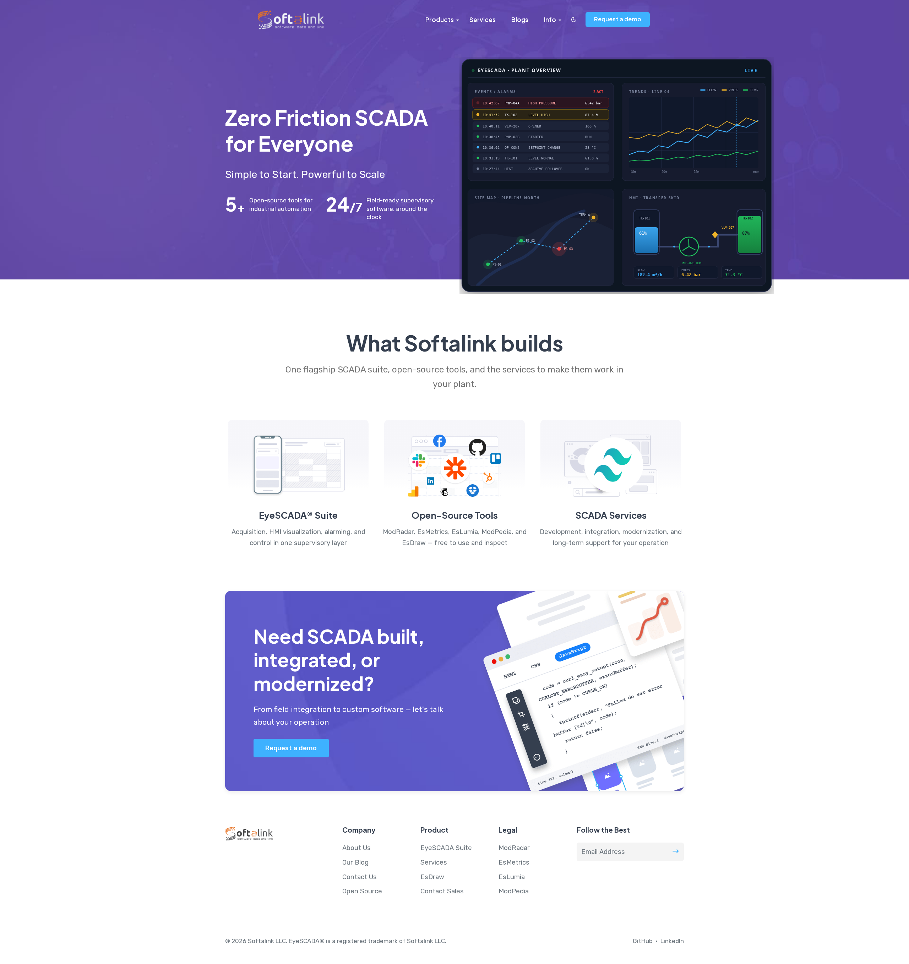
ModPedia (514, 891)
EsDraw (432, 877)
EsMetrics (514, 862)
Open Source (362, 891)
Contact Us (359, 877)
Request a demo (617, 19)
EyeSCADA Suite (446, 848)
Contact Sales (442, 891)
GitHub (643, 940)
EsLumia (512, 877)
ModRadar (514, 848)
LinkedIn (672, 940)
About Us (356, 848)
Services (482, 19)
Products (439, 19)
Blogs (519, 19)
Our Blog (355, 862)
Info (550, 19)
